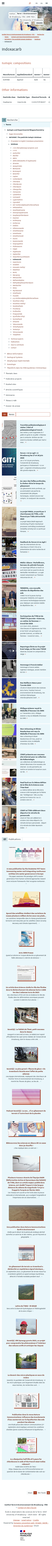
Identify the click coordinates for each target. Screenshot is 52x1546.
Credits (36, 1520)
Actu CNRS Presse (26, 953)
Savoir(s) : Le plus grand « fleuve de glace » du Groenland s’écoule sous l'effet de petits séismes (26, 1071)
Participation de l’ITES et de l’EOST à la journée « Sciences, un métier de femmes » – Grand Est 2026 (32, 620)
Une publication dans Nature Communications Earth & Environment (26, 1228)
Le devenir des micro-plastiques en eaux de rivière (26, 1376)
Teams (7, 37)
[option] (26, 434)
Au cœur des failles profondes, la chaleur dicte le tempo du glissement (33, 483)
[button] (30, 3)
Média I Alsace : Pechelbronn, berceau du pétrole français (32, 564)
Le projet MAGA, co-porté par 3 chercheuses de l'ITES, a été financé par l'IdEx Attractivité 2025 (33, 515)
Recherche (40, 34)
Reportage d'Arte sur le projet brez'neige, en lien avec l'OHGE (33, 648)
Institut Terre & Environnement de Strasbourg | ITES (18, 34)
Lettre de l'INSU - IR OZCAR (26, 1306)
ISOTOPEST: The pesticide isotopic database (18, 39)
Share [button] (30, 1493)
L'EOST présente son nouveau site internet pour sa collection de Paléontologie (33, 757)
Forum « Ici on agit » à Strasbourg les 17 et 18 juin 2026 (31, 455)
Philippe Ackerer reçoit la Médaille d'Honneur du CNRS (32, 709)
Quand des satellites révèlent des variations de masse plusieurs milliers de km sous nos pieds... (26, 914)
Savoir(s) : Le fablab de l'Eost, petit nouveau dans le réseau (26, 1030)
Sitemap (16, 1520)
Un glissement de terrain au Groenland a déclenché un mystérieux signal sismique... (26, 1267)
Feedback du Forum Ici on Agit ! (33, 542)
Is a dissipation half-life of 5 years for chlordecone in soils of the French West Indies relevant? (26, 1461)
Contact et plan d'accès (27, 1508)
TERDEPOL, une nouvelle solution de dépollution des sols (31, 590)
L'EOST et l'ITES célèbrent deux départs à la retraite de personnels (32, 813)
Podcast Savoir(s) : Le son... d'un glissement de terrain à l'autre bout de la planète (26, 1112)
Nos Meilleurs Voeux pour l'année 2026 (30, 684)
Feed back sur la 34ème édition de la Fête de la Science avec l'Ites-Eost (33, 785)
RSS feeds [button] (42, 1493)
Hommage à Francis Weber (31, 665)
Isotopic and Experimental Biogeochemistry (25, 37)
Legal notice (26, 1520)
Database (37, 39)
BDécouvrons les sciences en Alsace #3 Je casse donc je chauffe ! (26, 1144)
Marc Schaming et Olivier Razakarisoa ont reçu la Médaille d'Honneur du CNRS (32, 731)
